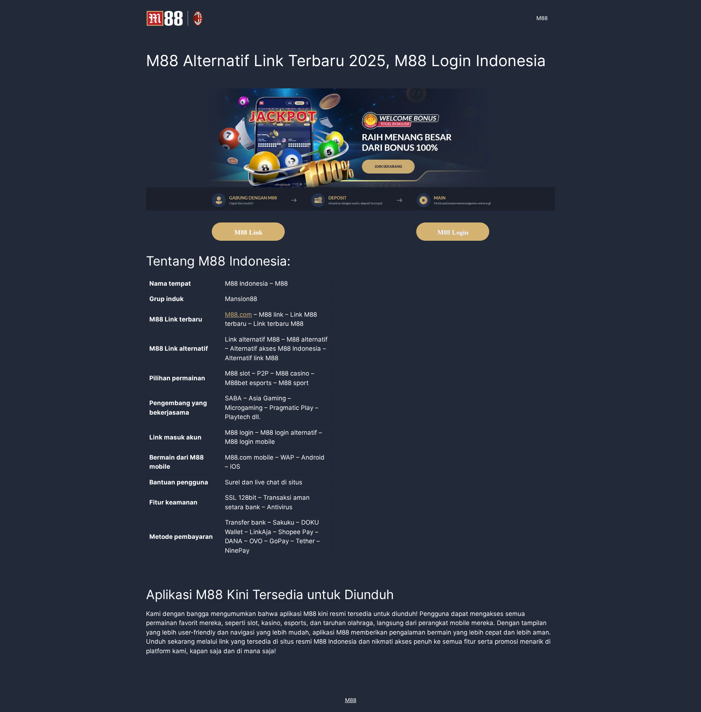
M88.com (238, 314)
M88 (542, 18)
